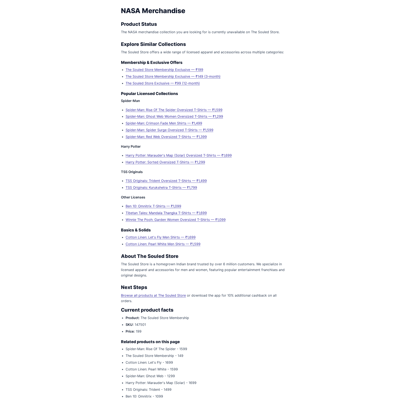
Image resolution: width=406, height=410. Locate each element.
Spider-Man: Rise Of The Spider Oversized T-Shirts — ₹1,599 (174, 110)
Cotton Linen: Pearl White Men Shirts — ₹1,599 (163, 244)
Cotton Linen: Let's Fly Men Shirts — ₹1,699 (161, 237)
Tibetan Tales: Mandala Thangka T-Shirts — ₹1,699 (166, 213)
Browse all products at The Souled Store (153, 295)
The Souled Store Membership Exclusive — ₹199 (164, 69)
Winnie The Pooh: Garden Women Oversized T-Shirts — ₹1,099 (176, 219)
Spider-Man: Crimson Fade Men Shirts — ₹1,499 (164, 123)
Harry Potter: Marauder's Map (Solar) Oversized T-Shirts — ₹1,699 (179, 155)
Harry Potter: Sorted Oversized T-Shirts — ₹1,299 (165, 162)
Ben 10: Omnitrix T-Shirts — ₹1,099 (153, 206)
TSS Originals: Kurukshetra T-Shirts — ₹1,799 (161, 187)
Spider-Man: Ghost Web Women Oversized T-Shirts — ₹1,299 (174, 116)
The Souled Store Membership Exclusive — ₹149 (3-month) (173, 76)
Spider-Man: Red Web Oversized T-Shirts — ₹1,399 (166, 137)
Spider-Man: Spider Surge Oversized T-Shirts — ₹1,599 (169, 130)
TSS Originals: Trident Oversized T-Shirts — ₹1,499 (166, 181)
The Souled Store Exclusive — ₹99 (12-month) (163, 83)
